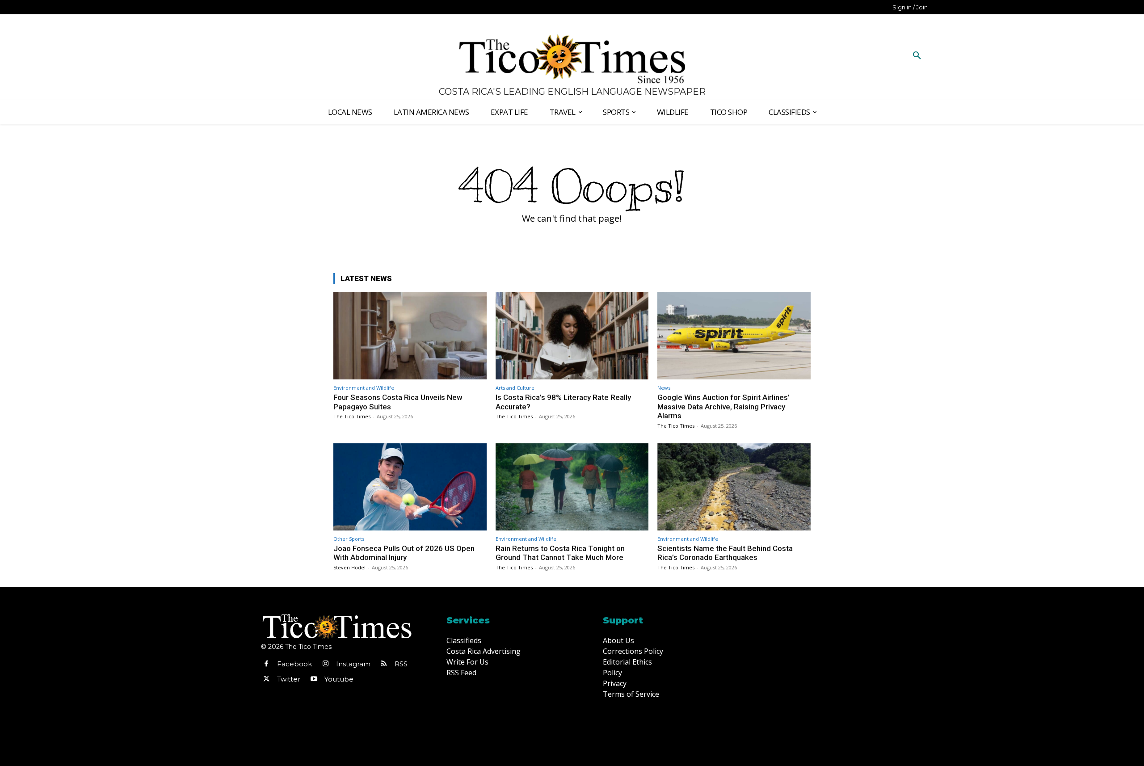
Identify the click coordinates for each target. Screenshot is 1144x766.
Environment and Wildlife (363, 387)
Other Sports (348, 538)
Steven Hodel (349, 567)
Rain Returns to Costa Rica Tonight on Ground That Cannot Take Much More (560, 553)
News (663, 387)
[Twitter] (266, 679)
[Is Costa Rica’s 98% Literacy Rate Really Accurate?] (572, 335)
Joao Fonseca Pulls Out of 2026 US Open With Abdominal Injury (404, 553)
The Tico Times (351, 416)
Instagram (353, 664)
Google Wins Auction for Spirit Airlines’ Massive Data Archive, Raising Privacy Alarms (723, 406)
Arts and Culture (515, 387)
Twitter (288, 679)
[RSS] (384, 664)
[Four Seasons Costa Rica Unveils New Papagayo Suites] (410, 335)
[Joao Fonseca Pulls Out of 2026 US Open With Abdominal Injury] (410, 486)
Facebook (294, 664)
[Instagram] (325, 664)
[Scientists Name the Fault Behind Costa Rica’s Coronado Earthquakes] (734, 486)
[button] (917, 56)
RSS (401, 664)
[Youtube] (313, 679)
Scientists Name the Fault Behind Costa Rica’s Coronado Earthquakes (725, 553)
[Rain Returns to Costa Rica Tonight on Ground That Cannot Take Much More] (572, 486)
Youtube (338, 679)
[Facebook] (266, 664)
